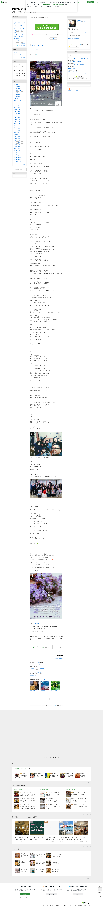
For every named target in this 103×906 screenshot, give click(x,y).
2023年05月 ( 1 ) (17, 92)
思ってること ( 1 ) (17, 54)
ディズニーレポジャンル (20, 768)
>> (22, 64)
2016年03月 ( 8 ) (17, 127)
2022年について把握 (18, 34)
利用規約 (57, 905)
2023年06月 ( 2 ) (17, 90)
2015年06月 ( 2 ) (17, 142)
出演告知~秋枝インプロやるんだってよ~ (39, 665)
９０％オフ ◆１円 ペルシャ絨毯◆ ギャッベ (78, 58)
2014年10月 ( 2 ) (17, 150)
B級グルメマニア (18, 789)
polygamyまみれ (17, 38)
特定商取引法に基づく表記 (80, 905)
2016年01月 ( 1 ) (17, 130)
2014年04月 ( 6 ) (17, 161)
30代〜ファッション (70, 789)
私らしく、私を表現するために (75, 61)
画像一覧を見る (21, 45)
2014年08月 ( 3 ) (17, 154)
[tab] (20, 769)
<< (16, 64)
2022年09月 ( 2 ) (17, 94)
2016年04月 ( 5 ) (17, 125)
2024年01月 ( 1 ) (17, 86)
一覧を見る (86, 73)
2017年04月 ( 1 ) (17, 113)
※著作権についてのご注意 (73, 90)
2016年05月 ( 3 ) (17, 123)
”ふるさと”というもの (18, 36)
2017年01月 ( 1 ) (17, 115)
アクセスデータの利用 (66, 905)
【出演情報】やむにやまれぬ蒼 (37, 668)
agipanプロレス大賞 (72, 71)
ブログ (35, 49)
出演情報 (16, 32)
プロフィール (79, 21)
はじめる (25, 894)
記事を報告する (59, 658)
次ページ (53, 38)
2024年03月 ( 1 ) (17, 84)
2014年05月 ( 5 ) (17, 159)
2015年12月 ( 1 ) (17, 132)
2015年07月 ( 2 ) (17, 140)
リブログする (59, 647)
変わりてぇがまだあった (35, 672)
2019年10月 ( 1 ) (17, 102)
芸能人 (29, 768)
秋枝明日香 (79, 20)
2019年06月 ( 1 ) (17, 104)
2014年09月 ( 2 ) (17, 152)
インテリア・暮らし (44, 789)
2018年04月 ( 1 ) (17, 111)
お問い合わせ (50, 905)
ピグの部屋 (85, 21)
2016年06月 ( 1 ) (17, 121)
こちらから (36, 623)
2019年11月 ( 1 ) (17, 100)
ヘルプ (89, 905)
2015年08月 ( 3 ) (17, 138)
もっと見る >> (33, 675)
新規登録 (90, 2)
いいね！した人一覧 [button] (58, 651)
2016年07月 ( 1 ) (17, 119)
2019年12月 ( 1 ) (17, 98)
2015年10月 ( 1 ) (17, 134)
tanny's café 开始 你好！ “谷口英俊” (76, 64)
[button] (100, 895)
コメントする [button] (48, 647)
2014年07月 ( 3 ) (17, 156)
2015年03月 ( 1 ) (17, 148)
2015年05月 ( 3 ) (17, 144)
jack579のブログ (72, 68)
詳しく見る (51, 894)
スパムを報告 (42, 905)
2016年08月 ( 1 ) (17, 117)
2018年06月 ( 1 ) (17, 109)
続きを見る (87, 32)
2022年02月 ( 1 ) (17, 96)
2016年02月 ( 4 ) (17, 129)
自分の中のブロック (18, 30)
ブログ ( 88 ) (16, 52)
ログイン (98, 2)
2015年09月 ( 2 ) (17, 136)
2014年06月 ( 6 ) (17, 157)
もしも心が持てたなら (37, 45)
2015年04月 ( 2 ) (17, 146)
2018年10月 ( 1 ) (17, 107)
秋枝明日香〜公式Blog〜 (24, 9)
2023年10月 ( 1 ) (17, 88)
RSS (71, 89)
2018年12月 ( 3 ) (17, 106)
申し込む (78, 894)
